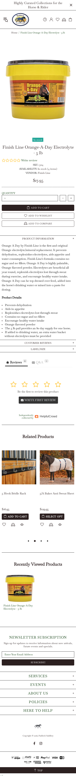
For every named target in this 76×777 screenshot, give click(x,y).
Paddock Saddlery (20, 19)
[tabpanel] (19, 490)
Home (14, 32)
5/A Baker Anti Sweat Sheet (57, 493)
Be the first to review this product (38, 391)
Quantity (8, 193)
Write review (29, 160)
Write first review (40, 400)
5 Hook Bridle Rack (14, 493)
